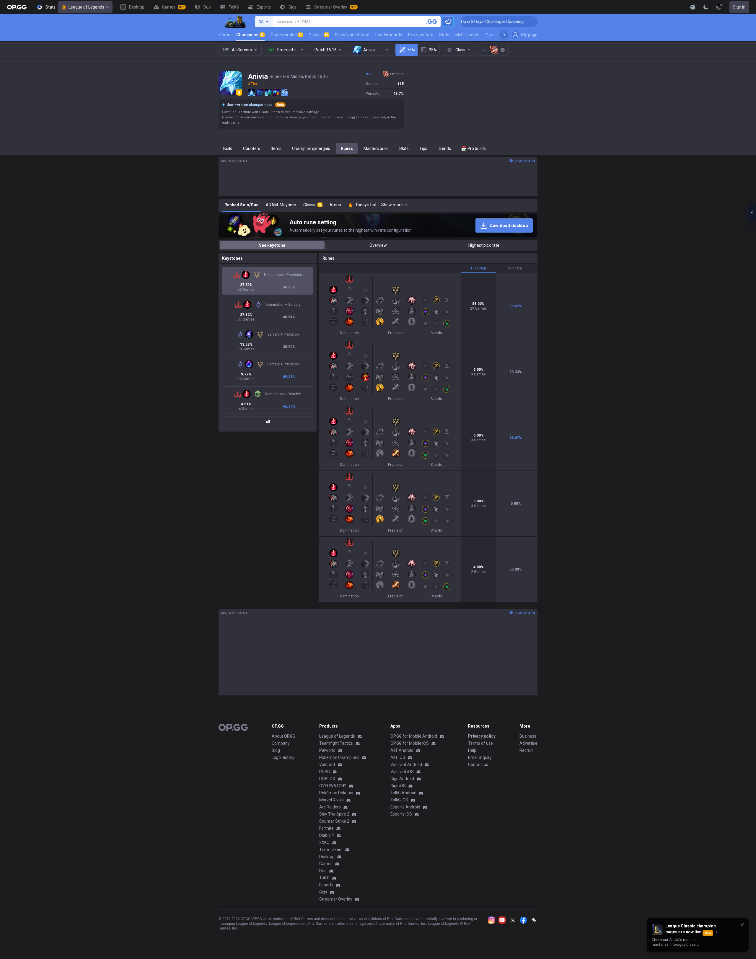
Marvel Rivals (331, 800)
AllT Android (401, 750)
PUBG (324, 771)
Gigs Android (402, 778)
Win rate (515, 268)
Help (472, 750)
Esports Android (405, 807)
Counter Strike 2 (334, 821)
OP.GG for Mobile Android (413, 736)
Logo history (283, 757)
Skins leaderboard (352, 34)
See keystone (272, 245)
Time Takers (331, 849)
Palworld (327, 750)
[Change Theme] (706, 7)
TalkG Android (403, 792)
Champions (249, 34)
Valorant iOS (402, 771)
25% (433, 50)
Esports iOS (401, 814)
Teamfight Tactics (336, 743)
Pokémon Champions (339, 757)
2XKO (324, 842)
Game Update (498, 34)
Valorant (327, 764)
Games (326, 863)
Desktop (327, 856)
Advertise (528, 743)
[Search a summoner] (432, 21)
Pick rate (478, 268)
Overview (378, 245)
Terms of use (480, 743)
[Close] (742, 925)
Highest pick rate (483, 245)
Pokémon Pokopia (336, 792)
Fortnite (326, 828)
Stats (444, 34)
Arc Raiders (330, 807)
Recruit (526, 750)
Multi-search (467, 34)
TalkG (324, 877)
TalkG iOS (399, 800)
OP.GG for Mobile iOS (409, 743)
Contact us (478, 764)
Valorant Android (406, 764)
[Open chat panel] (751, 212)
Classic (318, 34)
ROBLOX (327, 778)
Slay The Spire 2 (334, 814)
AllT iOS (397, 757)
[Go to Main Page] (17, 7)
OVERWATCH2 (332, 785)
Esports (326, 885)
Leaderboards (388, 34)
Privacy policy (482, 736)
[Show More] (693, 7)
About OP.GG (283, 736)
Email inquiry (480, 757)
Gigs (323, 892)
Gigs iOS (398, 785)
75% (411, 50)
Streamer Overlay (335, 899)
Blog (276, 750)
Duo (323, 870)
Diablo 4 (326, 835)
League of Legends (86, 7)
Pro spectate (420, 34)
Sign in (739, 7)
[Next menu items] (504, 35)
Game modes (286, 34)
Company (281, 743)
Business (527, 736)
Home (224, 34)
